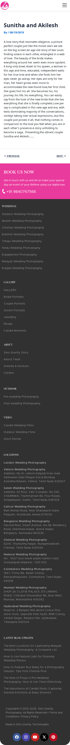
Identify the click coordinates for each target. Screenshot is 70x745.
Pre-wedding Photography (21, 396)
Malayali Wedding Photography (22, 261)
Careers (9, 373)
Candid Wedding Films (19, 425)
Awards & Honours (16, 366)
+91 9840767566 (21, 192)
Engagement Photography (19, 254)
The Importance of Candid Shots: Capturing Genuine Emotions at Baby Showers (33, 690)
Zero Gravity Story (16, 352)
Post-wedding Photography (22, 403)
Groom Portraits (14, 310)
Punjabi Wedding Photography (22, 268)
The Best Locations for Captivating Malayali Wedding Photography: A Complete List (32, 648)
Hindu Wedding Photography (21, 248)
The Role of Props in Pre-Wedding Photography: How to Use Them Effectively (32, 680)
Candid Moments (15, 330)
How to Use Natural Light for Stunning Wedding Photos (29, 658)
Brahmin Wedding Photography (23, 234)
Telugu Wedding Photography (22, 241)
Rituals (8, 324)
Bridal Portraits (14, 297)
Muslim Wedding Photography (22, 221)
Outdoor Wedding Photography (23, 214)
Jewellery (10, 317)
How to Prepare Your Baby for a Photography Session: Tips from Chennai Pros (34, 669)
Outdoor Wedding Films (19, 432)
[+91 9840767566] (4, 191)
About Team (12, 359)
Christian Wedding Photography (23, 227)
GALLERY (10, 290)
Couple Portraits (14, 303)
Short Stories (12, 439)
